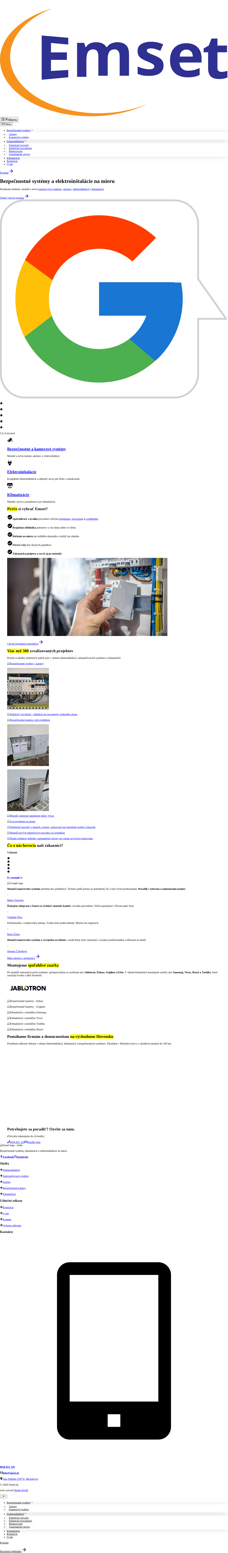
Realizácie (12, 161)
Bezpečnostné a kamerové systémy (36, 449)
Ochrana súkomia (12, 1225)
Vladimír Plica (14, 917)
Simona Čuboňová (17, 951)
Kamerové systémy (19, 137)
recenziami (77, 518)
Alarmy (7, 1182)
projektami (64, 518)
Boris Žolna (13, 934)
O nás (10, 164)
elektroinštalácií (81, 189)
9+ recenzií (13, 877)
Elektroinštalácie (15, 141)
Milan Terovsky (15, 900)
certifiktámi (92, 518)
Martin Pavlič (21, 1490)
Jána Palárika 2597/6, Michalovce (20, 1479)
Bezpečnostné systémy (19, 130)
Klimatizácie (13, 158)
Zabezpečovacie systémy (16, 1176)
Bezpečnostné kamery (14, 1188)
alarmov (67, 189)
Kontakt (7, 1219)
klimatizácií (98, 189)
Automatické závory (19, 154)
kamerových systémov (50, 189)
